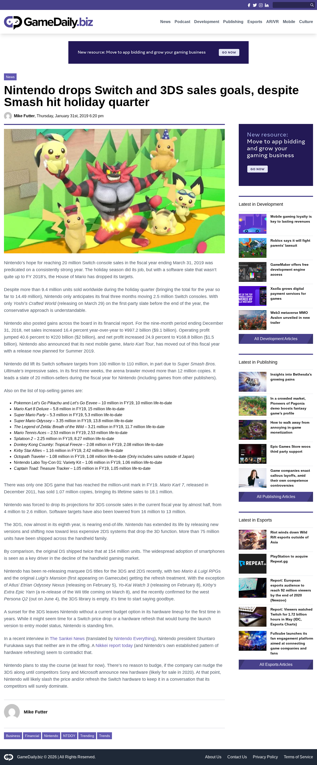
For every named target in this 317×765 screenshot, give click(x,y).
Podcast (182, 22)
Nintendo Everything (134, 638)
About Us (213, 757)
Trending (87, 736)
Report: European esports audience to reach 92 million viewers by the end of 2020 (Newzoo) (290, 590)
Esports (254, 22)
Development (206, 22)
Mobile (289, 22)
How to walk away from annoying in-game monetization (289, 427)
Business (13, 736)
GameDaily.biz (30, 757)
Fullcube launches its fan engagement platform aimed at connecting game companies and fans (291, 643)
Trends (104, 736)
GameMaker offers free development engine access (289, 269)
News (165, 22)
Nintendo (51, 736)
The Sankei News (67, 638)
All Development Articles (275, 339)
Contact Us (237, 757)
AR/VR (272, 22)
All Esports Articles (276, 664)
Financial (32, 736)
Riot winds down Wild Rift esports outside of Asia (289, 537)
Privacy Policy (265, 757)
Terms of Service (298, 757)
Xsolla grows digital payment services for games (288, 293)
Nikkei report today (114, 645)
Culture (306, 22)
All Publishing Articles (276, 497)
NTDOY (69, 736)
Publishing (233, 22)
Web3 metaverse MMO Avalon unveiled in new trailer (290, 317)
